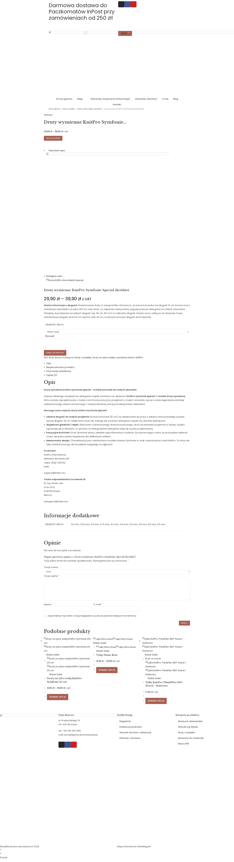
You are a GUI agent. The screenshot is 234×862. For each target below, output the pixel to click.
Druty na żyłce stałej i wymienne (89, 109)
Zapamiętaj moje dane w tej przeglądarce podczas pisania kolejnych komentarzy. (92, 615)
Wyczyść (50, 336)
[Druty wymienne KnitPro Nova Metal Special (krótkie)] (64, 280)
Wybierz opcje (57, 697)
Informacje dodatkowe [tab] (58, 371)
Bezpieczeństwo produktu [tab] (60, 367)
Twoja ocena (51, 567)
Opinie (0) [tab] (51, 375)
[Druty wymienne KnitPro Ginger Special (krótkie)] (107, 213)
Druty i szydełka (69, 109)
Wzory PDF (183, 743)
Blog (175, 98)
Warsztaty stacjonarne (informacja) (110, 98)
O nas (165, 98)
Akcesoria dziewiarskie (190, 721)
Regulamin (125, 721)
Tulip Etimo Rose (107, 655)
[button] (85, 33)
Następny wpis (54, 276)
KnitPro (139, 357)
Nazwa (48, 604)
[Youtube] (133, 4)
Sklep (80, 98)
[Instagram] (121, 4)
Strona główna (64, 98)
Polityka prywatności (130, 726)
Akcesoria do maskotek (191, 738)
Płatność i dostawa (129, 738)
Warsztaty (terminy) (146, 98)
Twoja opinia (52, 575)
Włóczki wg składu (188, 726)
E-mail (98, 604)
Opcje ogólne (53, 138)
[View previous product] (47, 150)
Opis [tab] (48, 363)
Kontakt (117, 104)
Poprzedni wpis (57, 150)
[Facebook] (127, 4)
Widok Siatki (52, 654)
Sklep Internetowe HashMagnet (134, 846)
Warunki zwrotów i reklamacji (135, 732)
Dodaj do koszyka (55, 353)
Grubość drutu (54, 324)
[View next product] (64, 276)
